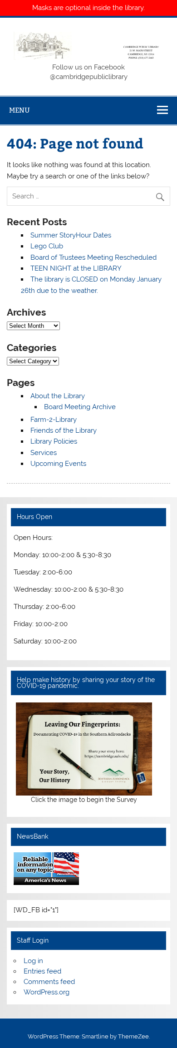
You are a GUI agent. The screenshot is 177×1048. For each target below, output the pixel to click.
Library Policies (53, 441)
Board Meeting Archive (80, 407)
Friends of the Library (63, 430)
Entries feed (42, 971)
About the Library (57, 396)
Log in (33, 961)
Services (43, 453)
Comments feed (49, 982)
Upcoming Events (58, 464)
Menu (19, 110)
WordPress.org (46, 992)
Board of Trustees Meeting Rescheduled (93, 257)
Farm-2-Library (53, 419)
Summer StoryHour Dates (70, 235)
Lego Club (46, 246)
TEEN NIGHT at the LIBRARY (76, 268)
